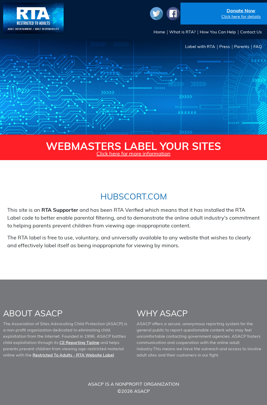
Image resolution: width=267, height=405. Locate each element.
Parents (241, 46)
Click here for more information (133, 153)
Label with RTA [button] (200, 46)
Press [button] (224, 46)
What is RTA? (182, 31)
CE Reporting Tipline (79, 342)
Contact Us (251, 31)
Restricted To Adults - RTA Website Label (73, 355)
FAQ (257, 46)
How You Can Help (218, 31)
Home (159, 31)
